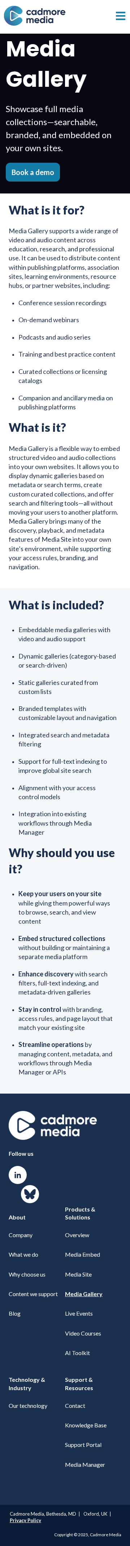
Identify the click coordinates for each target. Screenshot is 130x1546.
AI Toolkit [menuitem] (77, 1352)
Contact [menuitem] (75, 1405)
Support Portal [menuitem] (83, 1444)
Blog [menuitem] (15, 1313)
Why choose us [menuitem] (27, 1274)
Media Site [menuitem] (78, 1274)
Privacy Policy (25, 1520)
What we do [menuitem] (23, 1254)
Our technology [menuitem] (28, 1405)
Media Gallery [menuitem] (84, 1293)
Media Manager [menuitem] (85, 1464)
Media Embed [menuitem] (82, 1254)
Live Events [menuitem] (79, 1313)
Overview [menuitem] (77, 1234)
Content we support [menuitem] (33, 1293)
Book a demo (33, 172)
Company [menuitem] (20, 1234)
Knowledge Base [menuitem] (86, 1425)
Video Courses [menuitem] (83, 1333)
